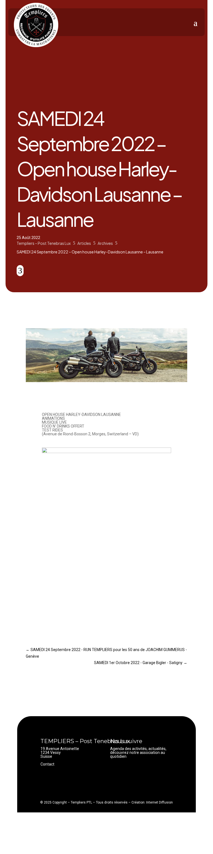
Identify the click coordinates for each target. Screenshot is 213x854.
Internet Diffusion (159, 802)
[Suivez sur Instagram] (136, 771)
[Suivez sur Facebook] (114, 771)
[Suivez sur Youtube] (125, 771)
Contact (47, 764)
